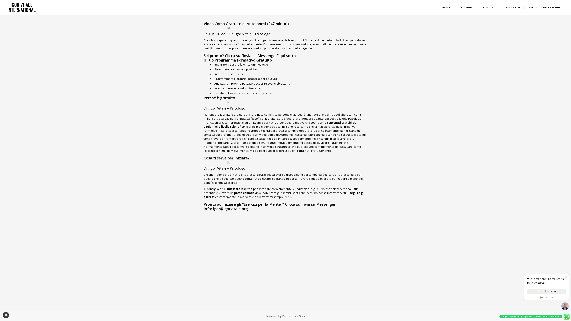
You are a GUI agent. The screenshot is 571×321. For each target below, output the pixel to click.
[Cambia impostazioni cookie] (6, 315)
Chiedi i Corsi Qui (548, 291)
